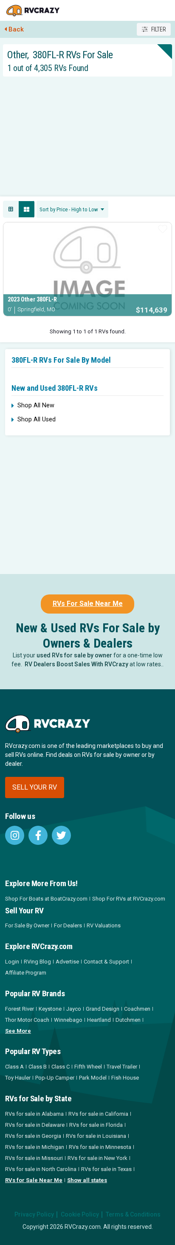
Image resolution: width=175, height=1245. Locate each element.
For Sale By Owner (27, 925)
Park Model (93, 1077)
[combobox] (72, 209)
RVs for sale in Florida (96, 1125)
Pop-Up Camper (54, 1077)
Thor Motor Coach (27, 1020)
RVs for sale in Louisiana (96, 1136)
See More (18, 1031)
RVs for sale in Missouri (34, 1158)
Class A (14, 1066)
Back (16, 29)
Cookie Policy (80, 1214)
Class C (60, 1066)
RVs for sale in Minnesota (100, 1147)
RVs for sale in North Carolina (40, 1169)
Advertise (67, 961)
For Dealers (68, 925)
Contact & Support (106, 961)
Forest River (19, 1009)
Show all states (87, 1180)
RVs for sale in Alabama (34, 1114)
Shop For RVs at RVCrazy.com (128, 898)
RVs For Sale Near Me (88, 604)
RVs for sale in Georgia (33, 1136)
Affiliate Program (25, 972)
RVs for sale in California (98, 1114)
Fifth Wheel (88, 1066)
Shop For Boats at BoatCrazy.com (46, 898)
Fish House (125, 1077)
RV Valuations (104, 925)
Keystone (50, 1009)
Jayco (73, 1009)
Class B (37, 1066)
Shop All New (35, 405)
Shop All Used (36, 419)
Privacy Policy (34, 1214)
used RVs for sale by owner (74, 655)
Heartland (99, 1020)
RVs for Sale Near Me (33, 1180)
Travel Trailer (122, 1066)
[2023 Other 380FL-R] (87, 269)
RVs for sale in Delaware (35, 1125)
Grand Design (102, 1009)
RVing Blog (37, 961)
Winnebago (68, 1020)
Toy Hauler (18, 1077)
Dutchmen (128, 1020)
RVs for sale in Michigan (34, 1147)
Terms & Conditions (133, 1214)
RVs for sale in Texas (106, 1169)
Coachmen (137, 1009)
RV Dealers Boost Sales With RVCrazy (76, 664)
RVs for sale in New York (97, 1158)
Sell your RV (34, 787)
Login (12, 961)
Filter (158, 29)
